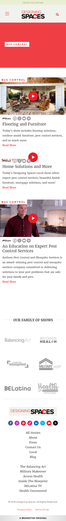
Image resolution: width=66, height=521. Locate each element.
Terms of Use (42, 509)
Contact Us (33, 447)
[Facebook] (15, 118)
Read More (9, 145)
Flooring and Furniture (24, 124)
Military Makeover (33, 471)
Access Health (33, 476)
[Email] (24, 118)
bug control (13, 79)
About (33, 437)
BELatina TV (33, 486)
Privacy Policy (24, 509)
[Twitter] (19, 118)
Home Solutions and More (27, 166)
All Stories (33, 433)
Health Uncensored (33, 491)
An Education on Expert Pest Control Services (29, 248)
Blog (33, 457)
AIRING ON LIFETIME (33, 2)
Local (33, 452)
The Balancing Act (33, 466)
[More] (29, 118)
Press (33, 442)
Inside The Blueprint (33, 481)
